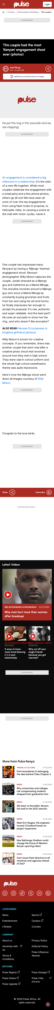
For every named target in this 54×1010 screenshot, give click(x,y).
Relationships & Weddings (27, 12)
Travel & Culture (26, 767)
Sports (35, 915)
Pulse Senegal (39, 972)
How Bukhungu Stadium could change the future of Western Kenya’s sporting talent (32, 843)
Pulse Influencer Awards (40, 954)
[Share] (48, 69)
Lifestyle (11, 12)
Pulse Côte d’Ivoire (37, 980)
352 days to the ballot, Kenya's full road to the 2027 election (33, 807)
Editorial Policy (40, 946)
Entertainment (9, 920)
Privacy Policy (39, 940)
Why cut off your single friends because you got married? (37, 653)
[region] (27, 646)
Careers (36, 920)
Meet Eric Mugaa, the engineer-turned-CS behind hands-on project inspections (34, 825)
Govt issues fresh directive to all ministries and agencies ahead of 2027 (33, 860)
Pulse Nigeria (9, 972)
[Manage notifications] (48, 1004)
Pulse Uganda (9, 983)
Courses (36, 926)
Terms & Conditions (8, 957)
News (19, 784)
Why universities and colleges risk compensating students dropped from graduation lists (32, 791)
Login (47, 4)
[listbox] (28, 646)
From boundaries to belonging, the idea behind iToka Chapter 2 (34, 773)
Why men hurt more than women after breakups (26, 614)
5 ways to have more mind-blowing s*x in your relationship (15, 653)
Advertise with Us (10, 948)
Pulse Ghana (9, 978)
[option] (15, 647)
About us (7, 940)
